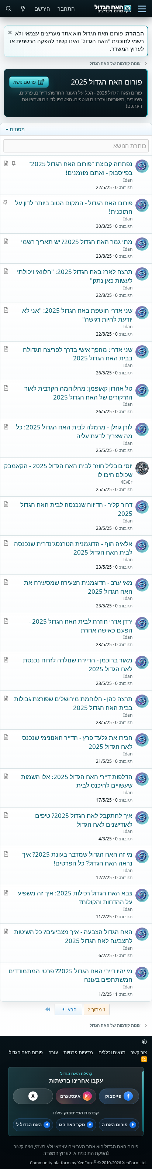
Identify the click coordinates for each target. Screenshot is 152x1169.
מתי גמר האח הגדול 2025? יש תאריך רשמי (76, 241)
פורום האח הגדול (26, 1052)
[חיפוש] (8, 9)
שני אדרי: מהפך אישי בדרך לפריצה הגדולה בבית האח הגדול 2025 (77, 354)
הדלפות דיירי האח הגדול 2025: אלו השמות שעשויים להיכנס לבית (76, 781)
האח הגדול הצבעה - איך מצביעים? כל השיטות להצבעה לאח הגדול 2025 (73, 936)
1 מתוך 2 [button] (97, 1009)
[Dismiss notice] (11, 33)
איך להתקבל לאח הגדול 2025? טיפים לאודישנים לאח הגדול (83, 820)
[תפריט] (142, 8)
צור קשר (139, 1052)
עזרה (53, 1052)
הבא (71, 1009)
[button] (144, 1042)
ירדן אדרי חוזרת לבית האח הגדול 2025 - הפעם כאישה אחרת (80, 625)
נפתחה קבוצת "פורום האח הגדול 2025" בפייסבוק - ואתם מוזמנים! (80, 168)
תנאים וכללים (112, 1052)
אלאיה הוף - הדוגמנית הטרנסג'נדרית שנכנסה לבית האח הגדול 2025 (73, 548)
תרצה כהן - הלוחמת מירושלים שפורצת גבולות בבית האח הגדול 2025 (73, 703)
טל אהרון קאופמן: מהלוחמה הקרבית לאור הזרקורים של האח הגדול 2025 (78, 392)
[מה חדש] (23, 9)
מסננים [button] (17, 129)
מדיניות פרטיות (78, 1052)
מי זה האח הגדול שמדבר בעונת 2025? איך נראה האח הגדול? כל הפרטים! (77, 858)
